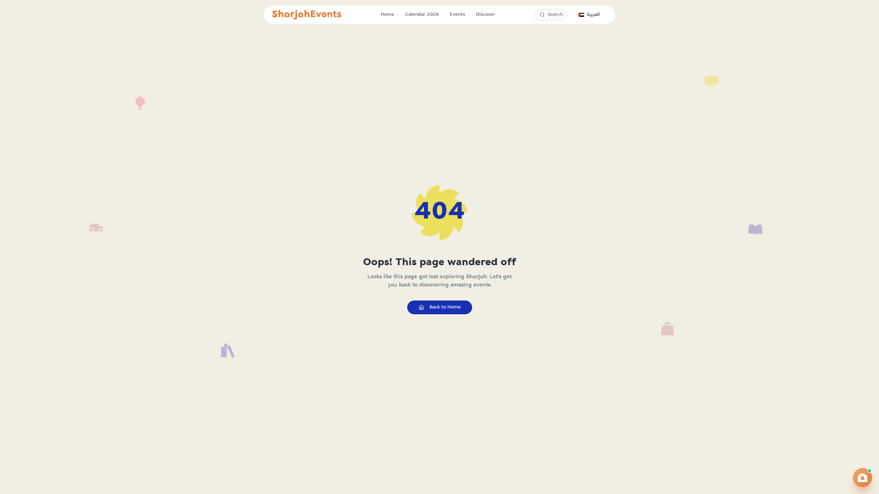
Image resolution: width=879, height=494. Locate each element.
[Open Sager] (862, 477)
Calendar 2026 (422, 14)
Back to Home (445, 307)
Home (387, 14)
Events (457, 14)
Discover (485, 14)
